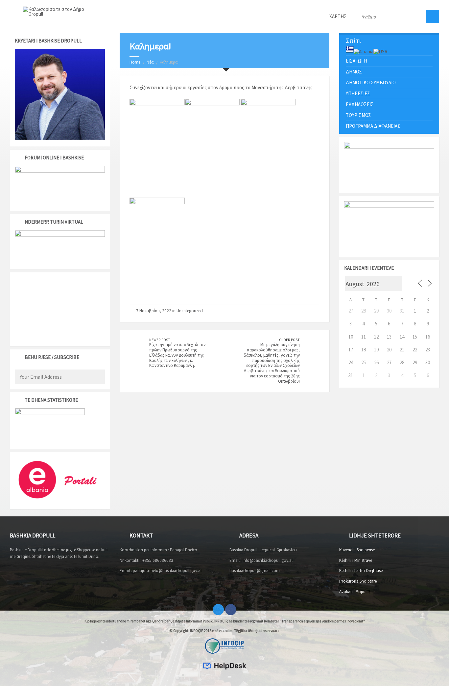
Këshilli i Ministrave (355, 560)
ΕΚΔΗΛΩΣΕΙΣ (360, 104)
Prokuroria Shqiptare (358, 581)
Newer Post (159, 340)
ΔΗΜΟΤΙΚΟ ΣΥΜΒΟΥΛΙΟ (371, 82)
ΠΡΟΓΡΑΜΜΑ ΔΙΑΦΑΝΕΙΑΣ (373, 126)
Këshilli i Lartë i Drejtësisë (361, 570)
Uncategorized (190, 311)
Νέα (150, 62)
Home (135, 62)
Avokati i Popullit (354, 591)
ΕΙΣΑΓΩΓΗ (356, 61)
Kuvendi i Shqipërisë (357, 550)
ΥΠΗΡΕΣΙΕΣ (358, 93)
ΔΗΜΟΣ (354, 72)
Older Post (289, 340)
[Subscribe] (98, 377)
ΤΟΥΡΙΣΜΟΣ (358, 115)
